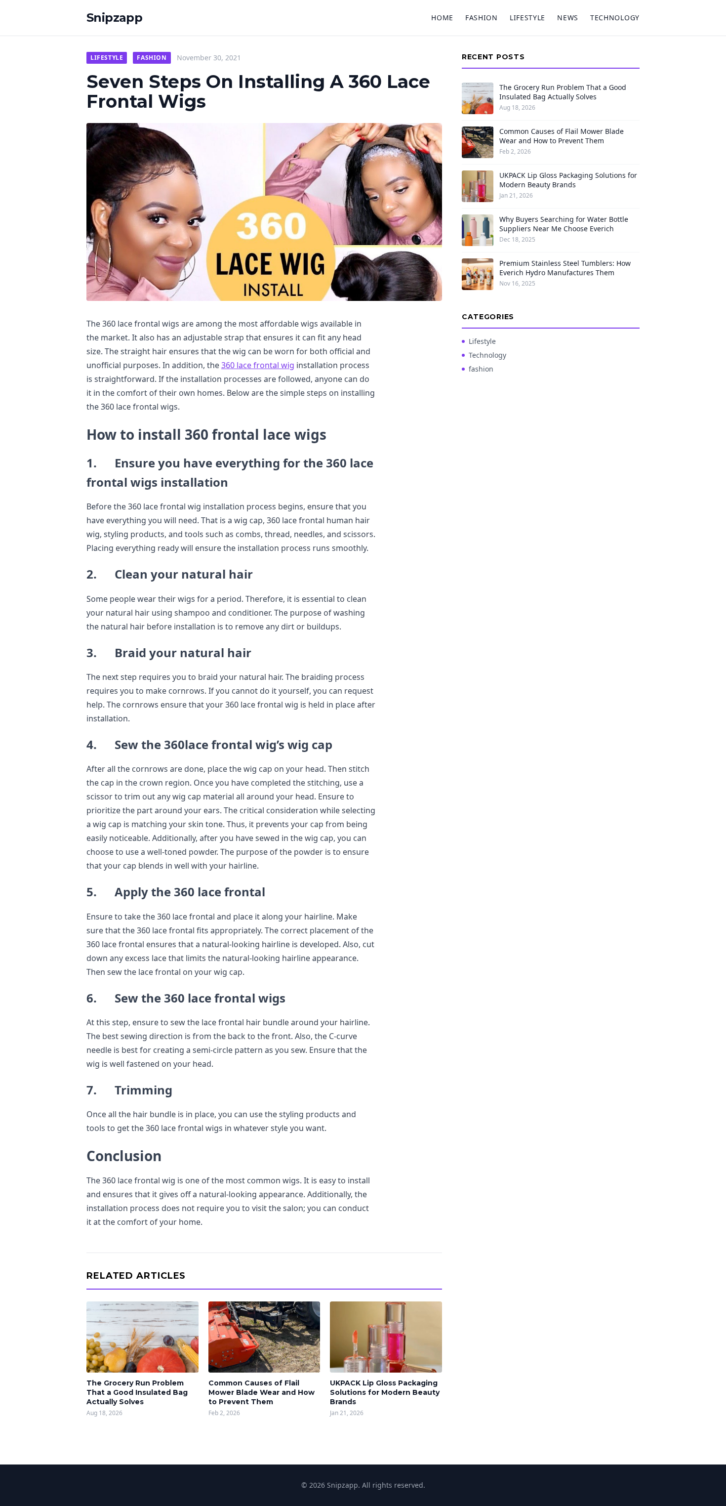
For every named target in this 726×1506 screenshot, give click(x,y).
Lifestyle (527, 17)
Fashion (481, 17)
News (567, 17)
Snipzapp (114, 17)
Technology (615, 17)
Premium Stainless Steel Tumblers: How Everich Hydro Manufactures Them (565, 267)
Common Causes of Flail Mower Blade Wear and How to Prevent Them (261, 1393)
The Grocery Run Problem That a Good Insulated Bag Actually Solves (137, 1393)
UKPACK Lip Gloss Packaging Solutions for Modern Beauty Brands (385, 1393)
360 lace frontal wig (257, 365)
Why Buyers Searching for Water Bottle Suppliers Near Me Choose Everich (563, 223)
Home (442, 17)
